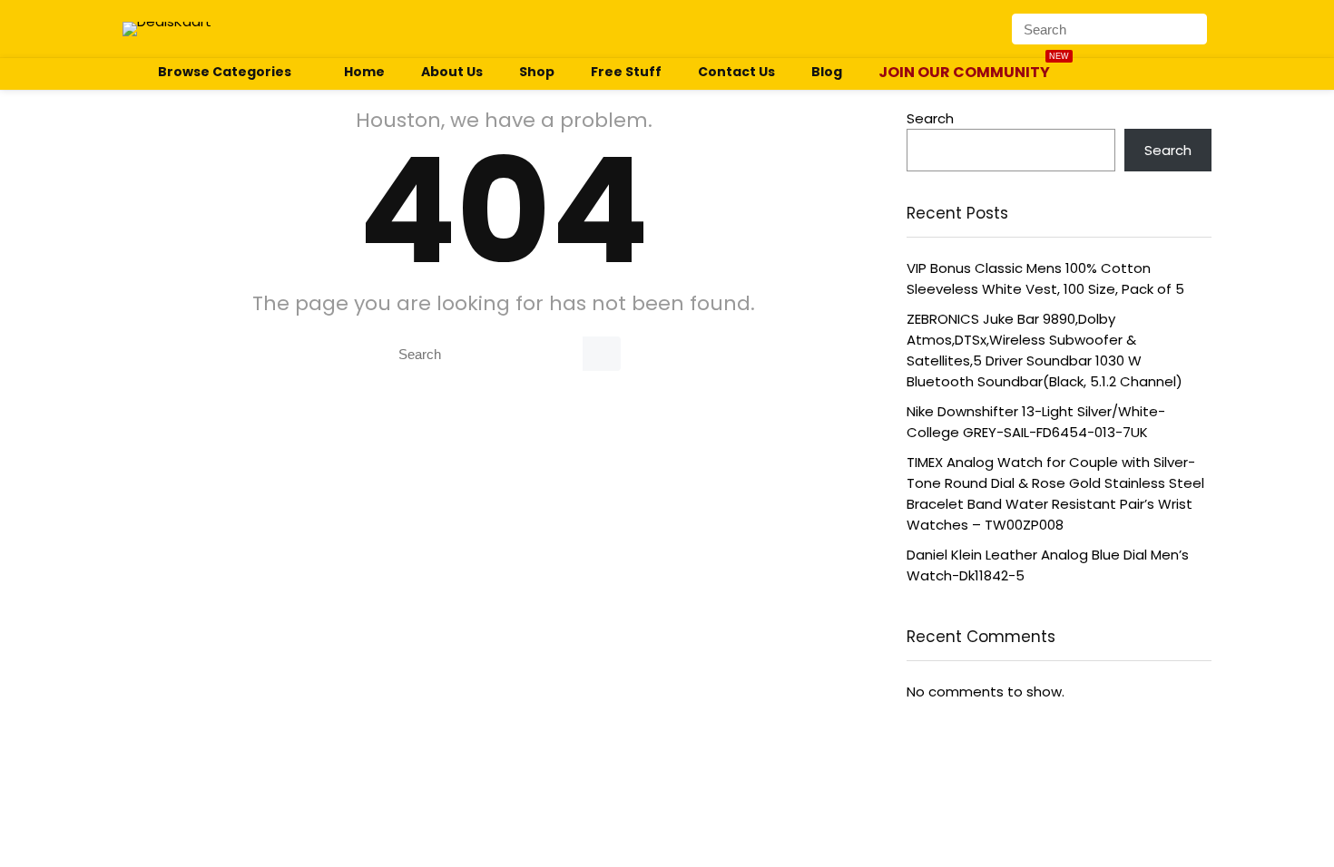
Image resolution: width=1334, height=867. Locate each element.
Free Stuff (626, 72)
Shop (536, 72)
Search (930, 118)
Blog (826, 72)
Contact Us (736, 72)
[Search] (1191, 29)
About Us (452, 72)
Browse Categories (223, 72)
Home (364, 72)
